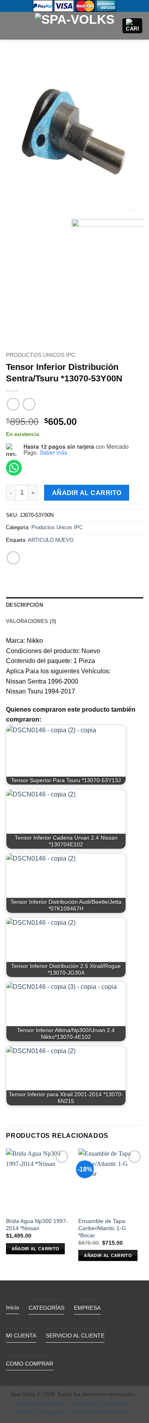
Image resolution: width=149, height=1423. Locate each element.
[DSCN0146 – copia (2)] (74, 135)
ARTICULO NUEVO (51, 540)
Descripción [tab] (24, 605)
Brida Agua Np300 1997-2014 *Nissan (37, 1224)
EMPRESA (87, 1308)
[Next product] (13, 404)
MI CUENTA (21, 1335)
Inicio (12, 1307)
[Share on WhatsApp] (13, 557)
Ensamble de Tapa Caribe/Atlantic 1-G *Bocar (102, 1228)
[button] (10, 25)
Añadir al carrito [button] (36, 1248)
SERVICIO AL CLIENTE (75, 1335)
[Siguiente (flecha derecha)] (135, 712)
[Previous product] (29, 404)
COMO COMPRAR (29, 1363)
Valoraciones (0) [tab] (31, 621)
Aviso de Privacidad (40, 1403)
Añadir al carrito (87, 493)
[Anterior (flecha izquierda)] (14, 712)
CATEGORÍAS (46, 1308)
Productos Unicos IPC (40, 355)
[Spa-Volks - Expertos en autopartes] (74, 25)
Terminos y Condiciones (100, 1403)
